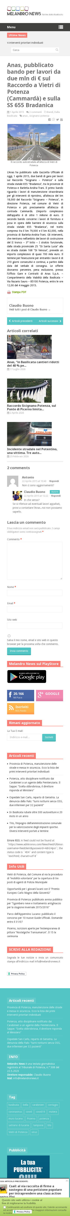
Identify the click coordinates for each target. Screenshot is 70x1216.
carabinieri (38, 1104)
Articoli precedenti (22, 321)
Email (11, 603)
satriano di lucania (19, 1125)
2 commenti (35, 112)
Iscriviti (21, 707)
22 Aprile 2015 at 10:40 (34, 481)
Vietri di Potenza (18, 1132)
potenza (44, 1118)
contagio (53, 1104)
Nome (11, 587)
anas (25, 115)
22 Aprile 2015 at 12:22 (36, 495)
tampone (38, 1125)
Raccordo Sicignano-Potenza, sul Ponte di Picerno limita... (31, 407)
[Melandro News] (35, 14)
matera (53, 1111)
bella (25, 1104)
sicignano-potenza (39, 115)
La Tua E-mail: (15, 730)
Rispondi (54, 481)
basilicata (14, 1104)
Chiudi (67, 1180)
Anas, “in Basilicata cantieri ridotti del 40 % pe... (33, 364)
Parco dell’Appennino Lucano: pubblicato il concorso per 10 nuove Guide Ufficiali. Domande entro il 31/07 (34, 917)
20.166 (18, 693)
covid (29, 1111)
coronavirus (15, 1111)
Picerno (31, 1118)
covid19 (40, 1111)
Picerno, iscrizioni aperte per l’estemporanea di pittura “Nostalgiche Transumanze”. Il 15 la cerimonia (33, 932)
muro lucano (16, 1118)
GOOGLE (52, 693)
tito (49, 1125)
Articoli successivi (48, 321)
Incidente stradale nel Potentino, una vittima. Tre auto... (32, 451)
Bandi (50, 112)
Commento (14, 539)
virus (34, 1132)
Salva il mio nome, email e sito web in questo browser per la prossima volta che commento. (33, 642)
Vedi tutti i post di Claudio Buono (30, 309)
